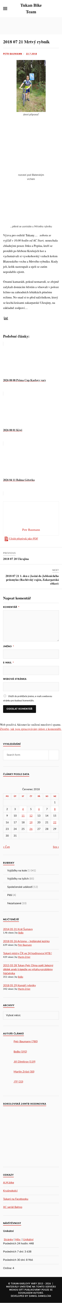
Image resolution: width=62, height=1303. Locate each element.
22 (54, 822)
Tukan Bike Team (31, 8)
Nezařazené (14, 903)
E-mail (8, 663)
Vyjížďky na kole (17, 870)
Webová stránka (15, 679)
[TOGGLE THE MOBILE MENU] (5, 8)
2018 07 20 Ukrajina (16, 559)
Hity (18, 1239)
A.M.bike (8, 1182)
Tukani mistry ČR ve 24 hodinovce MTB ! (27, 953)
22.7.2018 (31, 54)
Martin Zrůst (24, 957)
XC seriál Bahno (12, 1207)
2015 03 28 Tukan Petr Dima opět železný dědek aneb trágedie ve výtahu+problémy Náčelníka (28, 969)
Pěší (9, 895)
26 (31, 829)
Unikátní (28, 1239)
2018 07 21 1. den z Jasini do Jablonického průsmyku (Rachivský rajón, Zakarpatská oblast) (32, 580)
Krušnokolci (10, 1190)
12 (31, 816)
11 (23, 816)
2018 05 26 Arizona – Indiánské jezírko (26, 941)
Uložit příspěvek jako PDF (23, 538)
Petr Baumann (12, 54)
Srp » (56, 847)
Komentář (11, 607)
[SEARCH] (54, 755)
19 (31, 822)
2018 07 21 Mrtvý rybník (26, 41)
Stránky (8, 1239)
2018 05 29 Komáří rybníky (19, 985)
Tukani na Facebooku (15, 1199)
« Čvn (6, 847)
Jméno (8, 646)
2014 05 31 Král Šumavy (18, 929)
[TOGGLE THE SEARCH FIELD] (57, 8)
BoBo (20, 933)
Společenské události (20, 887)
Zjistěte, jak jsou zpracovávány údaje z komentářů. (30, 729)
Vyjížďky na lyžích (18, 878)
